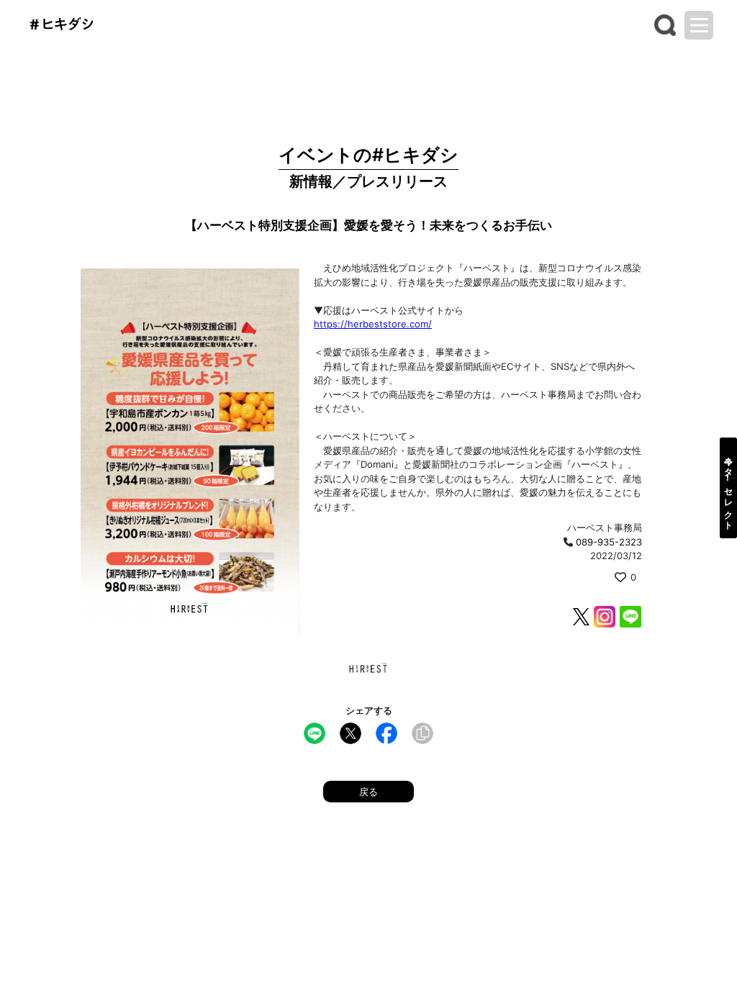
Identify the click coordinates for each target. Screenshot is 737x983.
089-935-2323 (609, 542)
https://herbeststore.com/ (373, 324)
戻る (368, 791)
